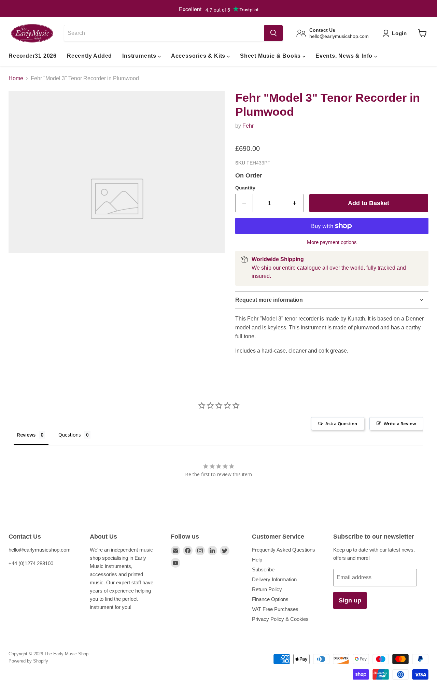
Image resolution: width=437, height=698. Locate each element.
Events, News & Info (344, 56)
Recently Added (89, 56)
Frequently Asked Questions (283, 550)
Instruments (140, 56)
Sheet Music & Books (271, 56)
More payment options (332, 242)
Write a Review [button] (400, 424)
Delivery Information (274, 579)
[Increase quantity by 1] (295, 203)
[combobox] (164, 33)
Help (257, 559)
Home (16, 78)
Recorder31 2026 (33, 56)
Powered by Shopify (28, 661)
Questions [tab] (69, 434)
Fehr (248, 126)
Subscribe (263, 569)
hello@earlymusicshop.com (40, 550)
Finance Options (270, 599)
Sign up (350, 600)
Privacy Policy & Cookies (280, 619)
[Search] (273, 33)
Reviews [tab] (26, 434)
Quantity (245, 187)
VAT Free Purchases (275, 609)
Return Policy (267, 589)
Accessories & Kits (199, 56)
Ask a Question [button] (341, 424)
